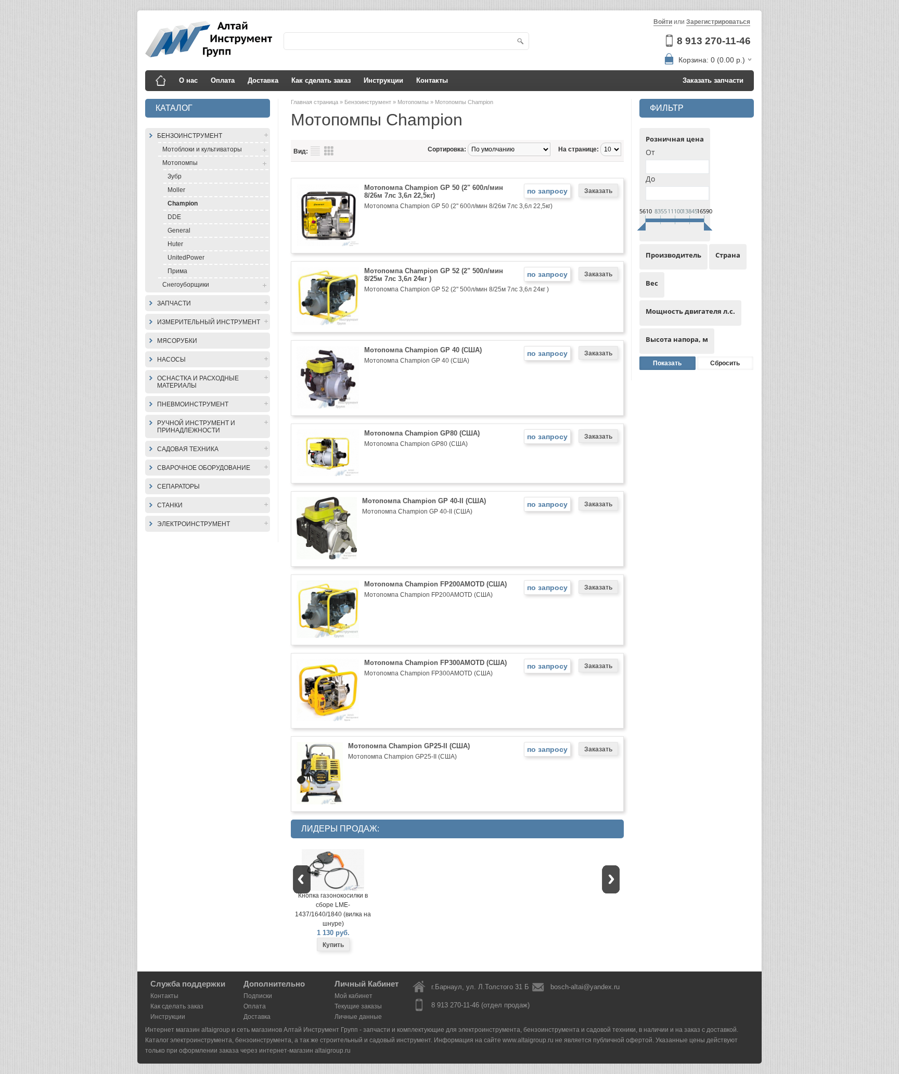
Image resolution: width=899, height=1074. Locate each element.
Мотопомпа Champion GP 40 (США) (423, 350)
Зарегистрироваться (718, 21)
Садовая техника (188, 449)
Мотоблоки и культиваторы (202, 149)
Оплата (223, 80)
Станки (170, 505)
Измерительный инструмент (208, 322)
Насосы (171, 359)
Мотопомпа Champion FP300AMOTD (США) (435, 663)
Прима (177, 271)
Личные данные (358, 1016)
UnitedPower (186, 257)
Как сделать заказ (321, 80)
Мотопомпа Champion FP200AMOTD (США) (435, 584)
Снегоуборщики (185, 284)
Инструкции (383, 80)
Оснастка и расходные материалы (198, 382)
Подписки (257, 996)
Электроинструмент (193, 524)
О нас (188, 80)
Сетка (328, 151)
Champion (183, 203)
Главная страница (315, 102)
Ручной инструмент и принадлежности (196, 426)
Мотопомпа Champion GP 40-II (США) (424, 501)
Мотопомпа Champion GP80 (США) (422, 433)
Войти (662, 21)
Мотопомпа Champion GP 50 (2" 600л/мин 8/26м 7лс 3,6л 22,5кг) (433, 191)
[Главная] (160, 80)
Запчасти (174, 303)
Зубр (175, 176)
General (179, 230)
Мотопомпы (180, 163)
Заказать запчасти (713, 80)
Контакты (432, 80)
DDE (174, 217)
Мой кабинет (354, 996)
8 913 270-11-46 (714, 40)
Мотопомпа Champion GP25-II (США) (409, 746)
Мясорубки (177, 340)
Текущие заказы (358, 1006)
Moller (176, 190)
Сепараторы (178, 486)
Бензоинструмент (189, 135)
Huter (175, 244)
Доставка (263, 80)
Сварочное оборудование (203, 467)
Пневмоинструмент (192, 404)
